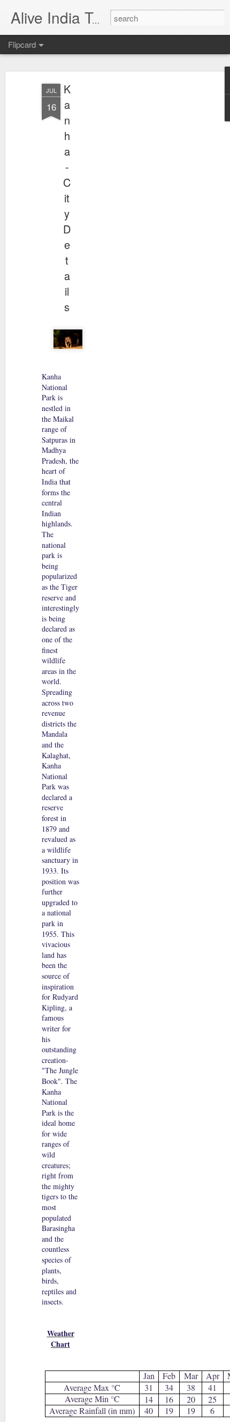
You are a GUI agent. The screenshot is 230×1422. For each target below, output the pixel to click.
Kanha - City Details (67, 197)
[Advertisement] (138, 253)
